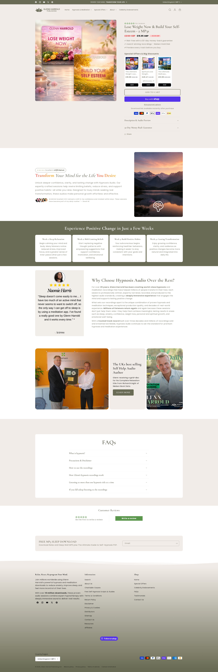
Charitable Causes (92, 588)
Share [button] (129, 134)
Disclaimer (89, 604)
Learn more (123, 392)
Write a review (129, 518)
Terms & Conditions (93, 596)
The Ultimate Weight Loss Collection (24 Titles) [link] (132, 73)
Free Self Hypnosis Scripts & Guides (100, 592)
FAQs (136, 592)
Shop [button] (136, 574)
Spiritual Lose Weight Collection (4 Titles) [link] (147, 73)
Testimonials (139, 596)
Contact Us (89, 620)
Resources (89, 624)
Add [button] (132, 85)
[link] (132, 63)
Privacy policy (80, 667)
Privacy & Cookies (92, 608)
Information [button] (90, 574)
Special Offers (140, 584)
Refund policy (69, 667)
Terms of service (93, 667)
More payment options (152, 104)
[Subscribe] (176, 543)
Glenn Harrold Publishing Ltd (51, 667)
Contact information (109, 667)
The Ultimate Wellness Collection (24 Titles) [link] (164, 73)
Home (136, 580)
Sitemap (88, 616)
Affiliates (88, 628)
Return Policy (90, 600)
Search (88, 580)
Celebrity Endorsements (144, 588)
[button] (82, 9)
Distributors (89, 612)
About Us (88, 584)
